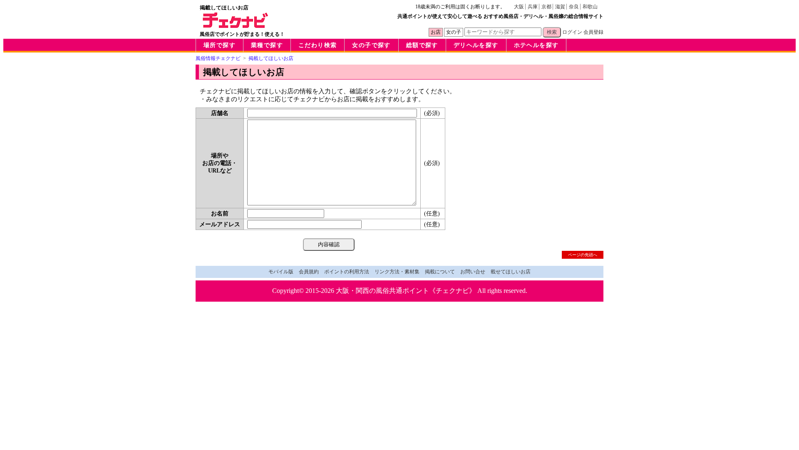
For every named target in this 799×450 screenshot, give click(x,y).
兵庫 (533, 7)
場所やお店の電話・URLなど (219, 163)
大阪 (519, 7)
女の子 (453, 32)
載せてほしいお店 (511, 272)
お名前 (219, 213)
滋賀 (560, 7)
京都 (546, 7)
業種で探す (267, 45)
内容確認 (329, 244)
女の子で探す (371, 45)
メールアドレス (219, 224)
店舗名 (219, 113)
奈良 (574, 7)
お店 (436, 32)
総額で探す (422, 45)
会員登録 (593, 32)
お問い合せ (472, 272)
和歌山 (590, 7)
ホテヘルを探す (536, 45)
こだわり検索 (317, 45)
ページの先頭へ (582, 254)
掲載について (440, 272)
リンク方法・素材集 (397, 272)
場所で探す (219, 45)
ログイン (572, 32)
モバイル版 (280, 272)
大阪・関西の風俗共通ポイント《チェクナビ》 (406, 290)
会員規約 (309, 272)
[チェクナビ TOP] (235, 25)
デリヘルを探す (476, 45)
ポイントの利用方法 (346, 272)
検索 (552, 32)
